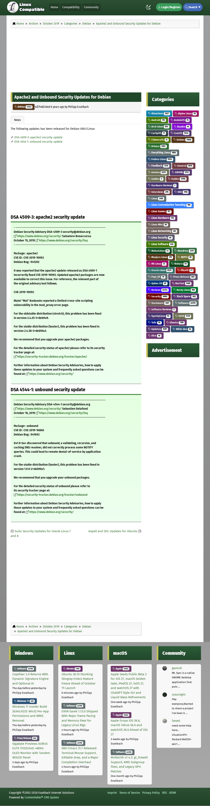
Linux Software (162, 244)
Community (91, 7)
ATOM (172, 793)
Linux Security (161, 237)
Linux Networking (163, 231)
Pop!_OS (157, 276)
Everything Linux (163, 152)
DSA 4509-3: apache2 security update (38, 137)
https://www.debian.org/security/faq (63, 240)
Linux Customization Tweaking (170, 204)
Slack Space (186, 296)
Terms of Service (129, 793)
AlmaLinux (160, 113)
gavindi (177, 668)
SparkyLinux (160, 315)
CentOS (180, 133)
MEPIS (186, 257)
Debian (24, 106)
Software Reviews (163, 309)
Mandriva (185, 250)
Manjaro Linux (161, 257)
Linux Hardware (162, 217)
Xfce (155, 335)
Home (54, 7)
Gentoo (158, 172)
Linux (157, 198)
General (184, 165)
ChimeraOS (159, 139)
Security (159, 296)
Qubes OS (158, 283)
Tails (155, 322)
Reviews (159, 289)
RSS (164, 793)
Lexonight (178, 694)
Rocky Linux (185, 289)
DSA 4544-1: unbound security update (38, 141)
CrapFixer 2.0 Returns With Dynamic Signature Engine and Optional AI (30, 678)
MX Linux (158, 263)
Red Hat (182, 283)
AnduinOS (180, 120)
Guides (156, 178)
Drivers (158, 146)
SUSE (184, 315)
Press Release (183, 276)
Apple (121, 668)
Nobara (180, 263)
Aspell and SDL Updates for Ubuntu (112, 531)
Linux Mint (159, 224)
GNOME (181, 172)
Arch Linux (159, 126)
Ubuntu (176, 322)
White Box (183, 329)
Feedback (159, 165)
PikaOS (186, 270)
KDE (182, 191)
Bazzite (183, 126)
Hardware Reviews (163, 185)
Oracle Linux (161, 270)
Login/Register (170, 7)
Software (186, 303)
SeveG (176, 721)
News (17, 120)
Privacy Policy (151, 793)
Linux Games (160, 211)
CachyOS (158, 133)
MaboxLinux (159, 250)
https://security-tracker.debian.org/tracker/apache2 (52, 356)
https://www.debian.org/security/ (39, 236)
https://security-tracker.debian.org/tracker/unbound (52, 495)
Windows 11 (25, 701)
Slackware (160, 303)
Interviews (159, 191)
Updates (159, 329)
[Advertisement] (105, 59)
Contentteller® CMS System (42, 797)
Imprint (112, 793)
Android (158, 120)
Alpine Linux (186, 113)
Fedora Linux (161, 159)
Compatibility (71, 7)
